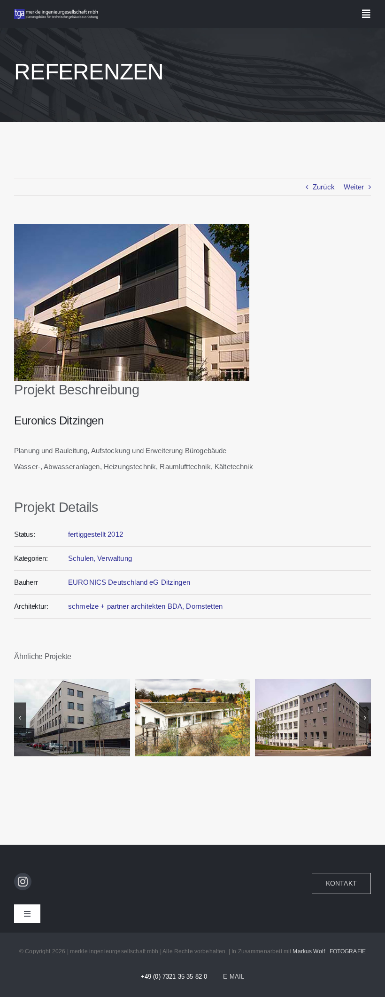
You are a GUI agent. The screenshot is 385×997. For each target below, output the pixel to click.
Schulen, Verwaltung (100, 558)
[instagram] (22, 881)
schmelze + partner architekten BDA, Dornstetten (145, 606)
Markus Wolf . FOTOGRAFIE (329, 951)
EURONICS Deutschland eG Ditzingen (129, 582)
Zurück (324, 187)
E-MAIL (233, 976)
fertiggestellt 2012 (95, 534)
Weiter (354, 187)
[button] (20, 717)
